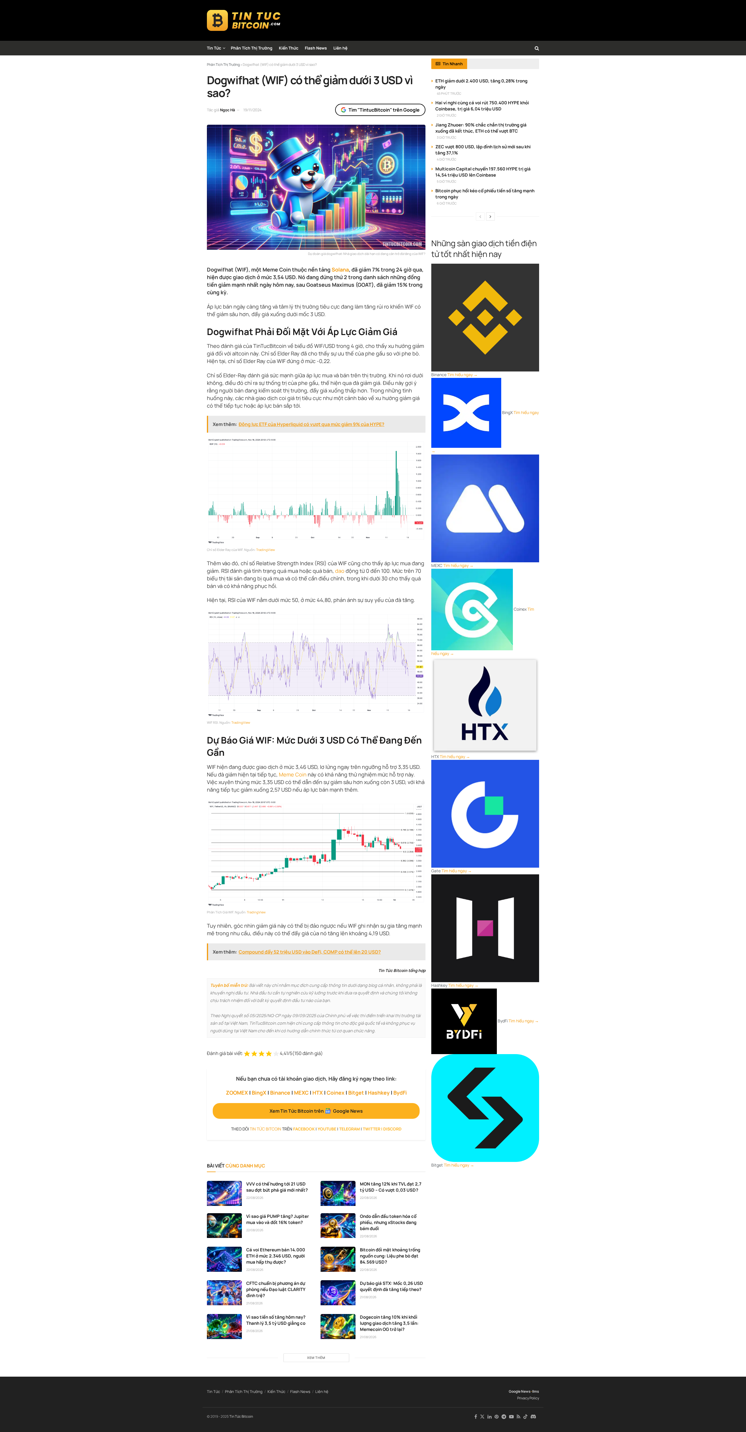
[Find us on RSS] (518, 1416)
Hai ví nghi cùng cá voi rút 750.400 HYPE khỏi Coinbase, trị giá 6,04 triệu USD (482, 106)
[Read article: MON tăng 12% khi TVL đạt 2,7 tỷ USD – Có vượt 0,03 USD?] (338, 1193)
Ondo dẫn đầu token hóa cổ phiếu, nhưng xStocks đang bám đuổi (388, 1222)
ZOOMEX (237, 1092)
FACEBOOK (304, 1129)
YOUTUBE (327, 1129)
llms (535, 1391)
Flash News (316, 48)
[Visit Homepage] (244, 20)
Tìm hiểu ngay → (462, 374)
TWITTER (371, 1129)
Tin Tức (214, 48)
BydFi (400, 1092)
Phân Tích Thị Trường (251, 48)
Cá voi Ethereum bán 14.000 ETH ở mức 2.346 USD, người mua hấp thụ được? (275, 1256)
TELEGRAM (349, 1129)
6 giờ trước (447, 203)
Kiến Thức (288, 48)
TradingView (265, 549)
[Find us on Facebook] (475, 1416)
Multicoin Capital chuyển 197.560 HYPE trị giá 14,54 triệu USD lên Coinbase (483, 172)
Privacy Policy (528, 1398)
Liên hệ (340, 48)
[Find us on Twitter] (482, 1416)
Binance (280, 1092)
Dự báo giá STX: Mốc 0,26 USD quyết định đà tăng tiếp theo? (391, 1286)
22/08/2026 (254, 1197)
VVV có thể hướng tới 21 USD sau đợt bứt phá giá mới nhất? (277, 1187)
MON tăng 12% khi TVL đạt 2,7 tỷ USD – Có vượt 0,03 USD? (390, 1187)
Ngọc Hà (227, 109)
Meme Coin (293, 774)
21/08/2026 (254, 1303)
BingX (259, 1092)
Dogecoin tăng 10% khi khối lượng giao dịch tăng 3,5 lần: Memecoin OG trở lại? (389, 1323)
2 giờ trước (446, 115)
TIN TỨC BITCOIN (265, 1129)
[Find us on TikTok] (525, 1417)
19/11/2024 (252, 109)
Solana (340, 269)
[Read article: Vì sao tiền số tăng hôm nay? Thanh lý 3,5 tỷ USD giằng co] (224, 1326)
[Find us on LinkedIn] (490, 1416)
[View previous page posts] (480, 216)
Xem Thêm (316, 1357)
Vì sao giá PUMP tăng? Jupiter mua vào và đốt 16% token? (277, 1219)
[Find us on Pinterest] (497, 1416)
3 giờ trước (446, 137)
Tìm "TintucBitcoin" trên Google (384, 110)
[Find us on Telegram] (504, 1416)
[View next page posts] (490, 216)
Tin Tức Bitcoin (241, 1416)
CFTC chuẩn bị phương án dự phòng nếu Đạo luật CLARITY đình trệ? (275, 1289)
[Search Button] (537, 48)
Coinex (335, 1092)
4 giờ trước (446, 159)
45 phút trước (449, 93)
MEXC (301, 1092)
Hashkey (379, 1092)
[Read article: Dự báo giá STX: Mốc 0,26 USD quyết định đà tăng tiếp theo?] (338, 1292)
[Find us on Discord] (533, 1417)
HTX (317, 1092)
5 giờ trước (446, 181)
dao (339, 570)
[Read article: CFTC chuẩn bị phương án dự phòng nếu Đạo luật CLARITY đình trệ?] (224, 1292)
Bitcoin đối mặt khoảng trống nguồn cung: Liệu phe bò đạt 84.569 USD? (390, 1256)
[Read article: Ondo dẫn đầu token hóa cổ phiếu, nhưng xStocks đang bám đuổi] (338, 1225)
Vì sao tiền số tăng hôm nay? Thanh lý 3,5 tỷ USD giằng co (275, 1320)
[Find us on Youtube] (511, 1416)
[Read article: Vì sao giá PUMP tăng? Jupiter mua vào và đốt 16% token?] (224, 1225)
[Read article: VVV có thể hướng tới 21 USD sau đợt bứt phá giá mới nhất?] (224, 1193)
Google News (520, 1391)
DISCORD (392, 1129)
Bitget (356, 1092)
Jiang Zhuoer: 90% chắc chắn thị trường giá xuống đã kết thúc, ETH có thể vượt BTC (481, 128)
